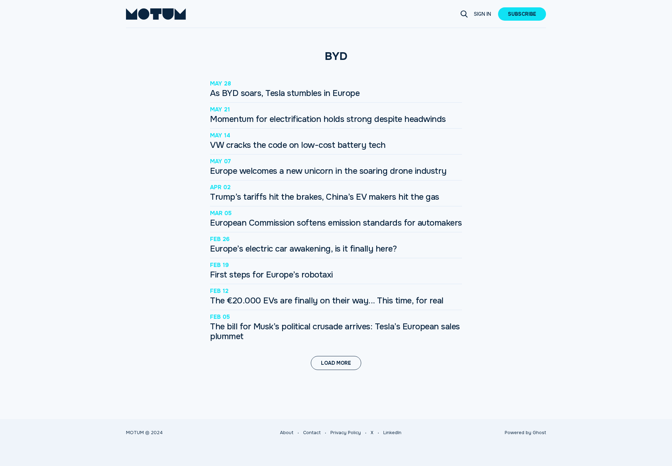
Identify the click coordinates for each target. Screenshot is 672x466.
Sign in (482, 14)
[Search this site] (464, 14)
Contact (312, 433)
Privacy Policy (345, 433)
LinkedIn (392, 433)
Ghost (539, 433)
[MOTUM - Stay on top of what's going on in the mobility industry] (156, 14)
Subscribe (522, 14)
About (286, 433)
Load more (336, 363)
